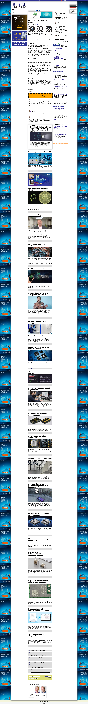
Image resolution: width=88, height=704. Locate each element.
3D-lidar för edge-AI (58, 99)
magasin (29, 91)
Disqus (67, 41)
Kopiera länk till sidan (32, 10)
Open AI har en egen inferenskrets (60, 94)
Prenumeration (33, 682)
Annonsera (21, 0)
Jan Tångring (58, 12)
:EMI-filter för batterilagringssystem (58, 57)
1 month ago (66, 15)
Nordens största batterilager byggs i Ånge (38, 650)
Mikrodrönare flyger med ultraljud (60, 114)
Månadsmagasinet (36, 0)
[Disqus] (40, 111)
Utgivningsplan (28, 0)
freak (57, 17)
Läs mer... (31, 171)
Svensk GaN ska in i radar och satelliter (38, 657)
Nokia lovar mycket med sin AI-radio (60, 19)
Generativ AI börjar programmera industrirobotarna (40, 664)
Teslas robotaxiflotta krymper (59, 15)
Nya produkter (58, 71)
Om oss (57, 0)
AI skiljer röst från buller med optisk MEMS (38, 655)
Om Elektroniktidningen (34, 684)
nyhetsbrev (44, 90)
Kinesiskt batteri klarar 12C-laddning (37, 660)
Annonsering (32, 683)
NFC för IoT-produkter (58, 74)
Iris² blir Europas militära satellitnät (37, 667)
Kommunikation (37, 24)
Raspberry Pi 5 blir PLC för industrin (37, 662)
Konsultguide (51, 0)
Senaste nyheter (59, 106)
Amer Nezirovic (59, 29)
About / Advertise (65, 0)
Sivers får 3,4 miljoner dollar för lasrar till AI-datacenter (40, 672)
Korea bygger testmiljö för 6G (60, 108)
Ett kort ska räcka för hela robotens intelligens (39, 669)
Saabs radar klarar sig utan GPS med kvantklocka (40, 652)
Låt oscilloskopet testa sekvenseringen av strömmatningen (58, 49)
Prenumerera (44, 0)
